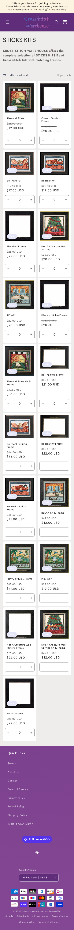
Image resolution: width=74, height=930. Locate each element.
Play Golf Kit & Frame (19, 578)
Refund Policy (16, 806)
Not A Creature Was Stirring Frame (19, 646)
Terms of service (60, 916)
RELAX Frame (15, 713)
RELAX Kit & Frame (52, 513)
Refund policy (24, 916)
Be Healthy (47, 180)
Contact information (49, 921)
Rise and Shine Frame (54, 315)
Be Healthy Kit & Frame (16, 508)
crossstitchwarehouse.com (35, 911)
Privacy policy (41, 916)
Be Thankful (14, 180)
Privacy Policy (16, 798)
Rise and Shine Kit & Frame (19, 383)
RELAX (11, 315)
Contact (12, 780)
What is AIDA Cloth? (20, 824)
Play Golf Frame (16, 246)
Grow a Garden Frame (50, 120)
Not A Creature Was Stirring (53, 248)
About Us (13, 772)
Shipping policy (27, 921)
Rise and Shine (15, 118)
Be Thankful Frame (52, 374)
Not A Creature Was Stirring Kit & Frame (53, 646)
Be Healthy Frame (52, 443)
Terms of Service (18, 789)
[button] (7, 22)
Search (12, 763)
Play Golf (46, 578)
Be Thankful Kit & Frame (17, 446)
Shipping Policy (17, 815)
